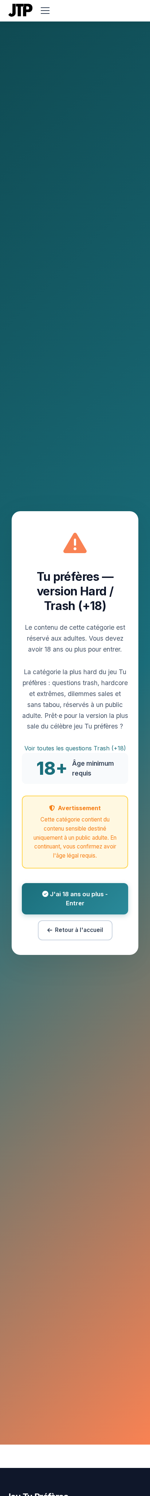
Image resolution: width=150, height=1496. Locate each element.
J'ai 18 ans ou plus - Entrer (78, 898)
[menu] (45, 10)
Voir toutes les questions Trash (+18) (75, 748)
